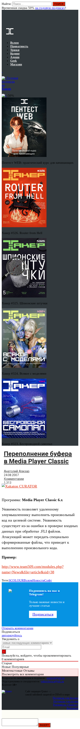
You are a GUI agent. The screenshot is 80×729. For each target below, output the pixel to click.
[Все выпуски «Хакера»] (2, 71)
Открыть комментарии (17, 628)
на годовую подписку (50, 8)
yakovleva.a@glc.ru (52, 681)
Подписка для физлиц (65, 697)
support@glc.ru (56, 678)
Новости (38, 580)
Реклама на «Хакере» (65, 704)
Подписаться (42, 614)
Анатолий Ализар (16, 471)
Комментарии (14, 479)
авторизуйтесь (12, 635)
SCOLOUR (16, 580)
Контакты (72, 708)
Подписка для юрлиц (65, 701)
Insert (44, 725)
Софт (48, 580)
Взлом (28, 580)
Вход (75, 6)
